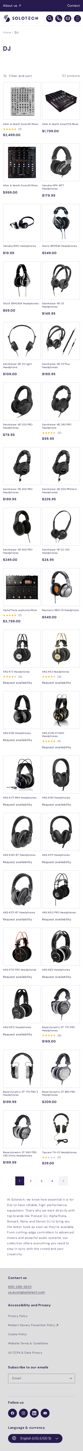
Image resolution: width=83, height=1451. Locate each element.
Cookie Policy (17, 1334)
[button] (77, 18)
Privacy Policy (18, 1316)
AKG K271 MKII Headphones (19, 797)
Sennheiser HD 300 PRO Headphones (18, 491)
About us (10, 5)
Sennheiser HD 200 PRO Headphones (18, 426)
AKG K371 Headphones (56, 855)
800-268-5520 (19, 1287)
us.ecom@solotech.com (26, 1292)
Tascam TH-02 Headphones (59, 1152)
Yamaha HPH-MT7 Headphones (53, 187)
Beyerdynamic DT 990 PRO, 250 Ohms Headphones (20, 1154)
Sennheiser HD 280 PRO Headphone (57, 426)
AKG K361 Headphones (56, 797)
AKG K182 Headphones (17, 733)
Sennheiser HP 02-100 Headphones (56, 551)
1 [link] (19, 1181)
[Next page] (63, 1180)
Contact (73, 5)
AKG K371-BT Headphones (19, 912)
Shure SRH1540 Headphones (59, 246)
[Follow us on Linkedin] (34, 1413)
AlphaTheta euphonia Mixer (20, 610)
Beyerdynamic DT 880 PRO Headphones (58, 1093)
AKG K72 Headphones (16, 671)
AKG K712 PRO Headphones (19, 969)
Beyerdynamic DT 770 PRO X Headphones (20, 1093)
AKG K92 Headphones (55, 671)
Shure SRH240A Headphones (21, 303)
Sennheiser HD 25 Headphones (53, 305)
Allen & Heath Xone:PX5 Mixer (60, 124)
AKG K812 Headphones (56, 969)
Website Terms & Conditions (28, 1343)
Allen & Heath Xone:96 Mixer (20, 124)
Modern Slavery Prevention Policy (31, 1325)
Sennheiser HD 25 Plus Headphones (56, 366)
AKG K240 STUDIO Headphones (53, 735)
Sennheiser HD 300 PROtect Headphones (59, 491)
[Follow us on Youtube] (45, 1413)
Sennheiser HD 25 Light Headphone (17, 366)
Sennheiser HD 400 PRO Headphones (18, 551)
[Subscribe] (70, 1378)
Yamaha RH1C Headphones (19, 246)
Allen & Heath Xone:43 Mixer (20, 185)
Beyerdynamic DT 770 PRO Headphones (58, 1029)
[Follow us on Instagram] (23, 1413)
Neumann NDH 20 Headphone (60, 610)
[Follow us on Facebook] (12, 1413)
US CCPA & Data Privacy (25, 1352)
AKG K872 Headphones (17, 1027)
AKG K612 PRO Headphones (59, 912)
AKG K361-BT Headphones (19, 855)
